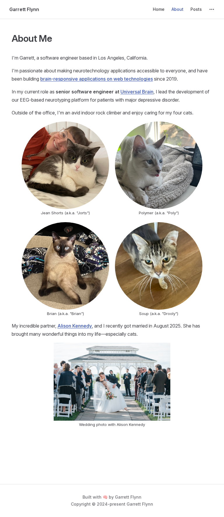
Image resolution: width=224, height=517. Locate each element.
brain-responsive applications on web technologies (96, 79)
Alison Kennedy (74, 326)
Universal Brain (136, 92)
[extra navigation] (211, 9)
